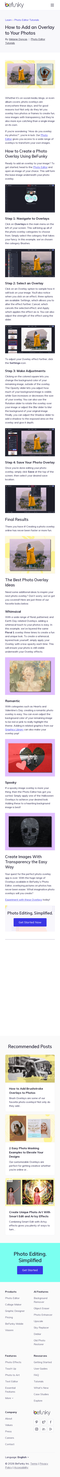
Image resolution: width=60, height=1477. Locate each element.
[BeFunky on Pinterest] (37, 1422)
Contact (9, 1444)
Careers (9, 1437)
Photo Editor (40, 167)
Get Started (30, 1270)
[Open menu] (52, 5)
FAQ (36, 1375)
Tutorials (39, 1381)
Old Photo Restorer (39, 1342)
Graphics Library (14, 729)
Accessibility (21, 1467)
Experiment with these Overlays (23, 899)
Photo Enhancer (43, 1314)
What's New (41, 1387)
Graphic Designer (15, 1310)
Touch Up (10, 1368)
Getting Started (43, 1362)
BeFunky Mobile (14, 1323)
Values (9, 1425)
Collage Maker (13, 1304)
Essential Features (10, 1389)
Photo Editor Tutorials (26, 19)
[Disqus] (30, 987)
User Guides (41, 1368)
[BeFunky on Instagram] (37, 1429)
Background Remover (40, 1299)
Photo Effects (13, 1362)
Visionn (9, 1330)
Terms (33, 1463)
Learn (8, 19)
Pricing (9, 1317)
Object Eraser (41, 1308)
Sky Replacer (41, 1327)
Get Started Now (30, 922)
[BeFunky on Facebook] (51, 1422)
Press (8, 1431)
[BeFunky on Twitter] (44, 1422)
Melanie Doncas (18, 39)
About (8, 1418)
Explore (38, 1400)
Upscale (38, 1321)
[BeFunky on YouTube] (51, 1429)
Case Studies (41, 1394)
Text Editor (11, 1381)
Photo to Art (12, 1375)
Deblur (37, 1334)
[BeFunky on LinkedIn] (44, 1429)
